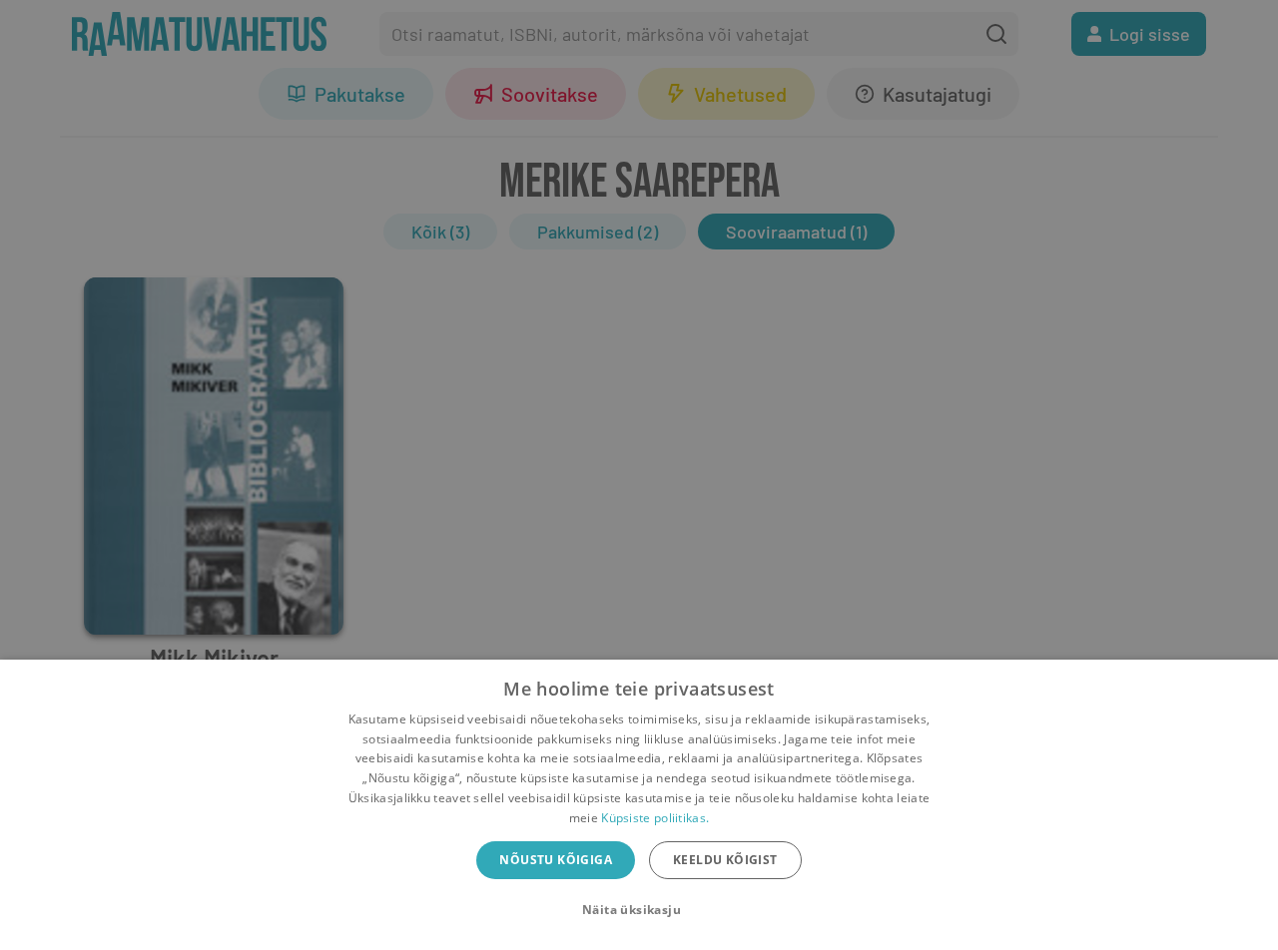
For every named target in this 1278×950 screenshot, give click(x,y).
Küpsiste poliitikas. (655, 817)
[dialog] (639, 805)
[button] (639, 910)
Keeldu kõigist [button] (725, 859)
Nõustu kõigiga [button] (555, 859)
